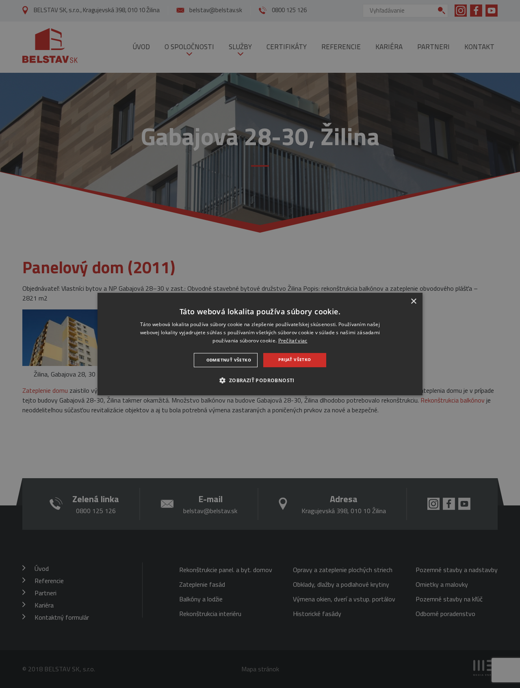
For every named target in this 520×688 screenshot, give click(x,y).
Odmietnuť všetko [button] (228, 360)
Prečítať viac (293, 340)
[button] (259, 380)
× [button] (413, 301)
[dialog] (260, 344)
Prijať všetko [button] (294, 359)
